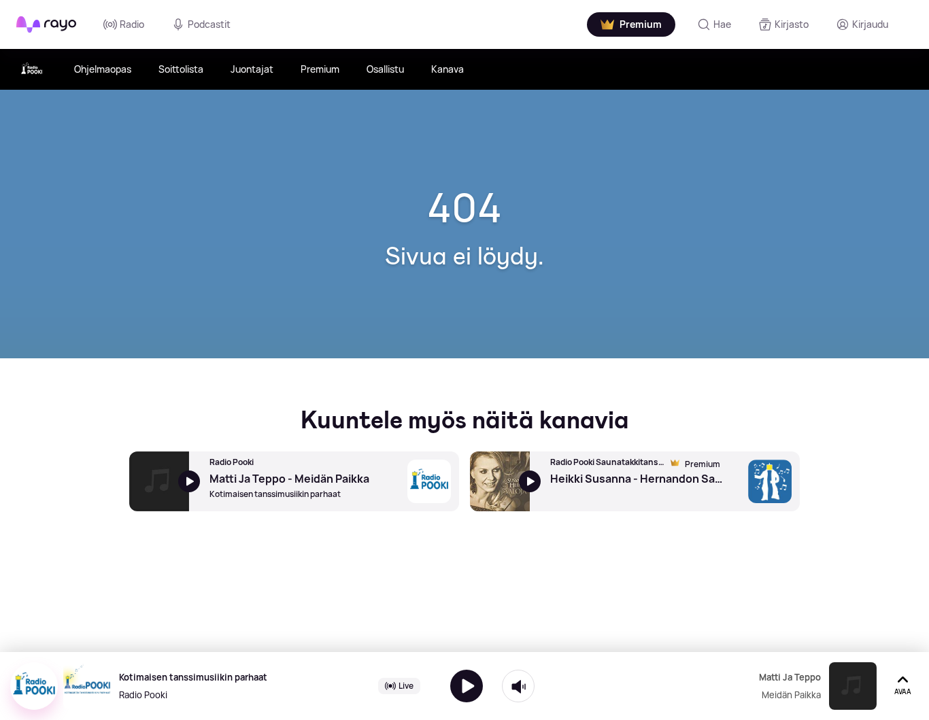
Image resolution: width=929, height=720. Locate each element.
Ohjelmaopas (102, 69)
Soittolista (180, 69)
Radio (132, 24)
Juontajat (252, 69)
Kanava (447, 69)
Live (406, 685)
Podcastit (209, 24)
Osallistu (385, 69)
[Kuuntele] (466, 686)
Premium (320, 69)
